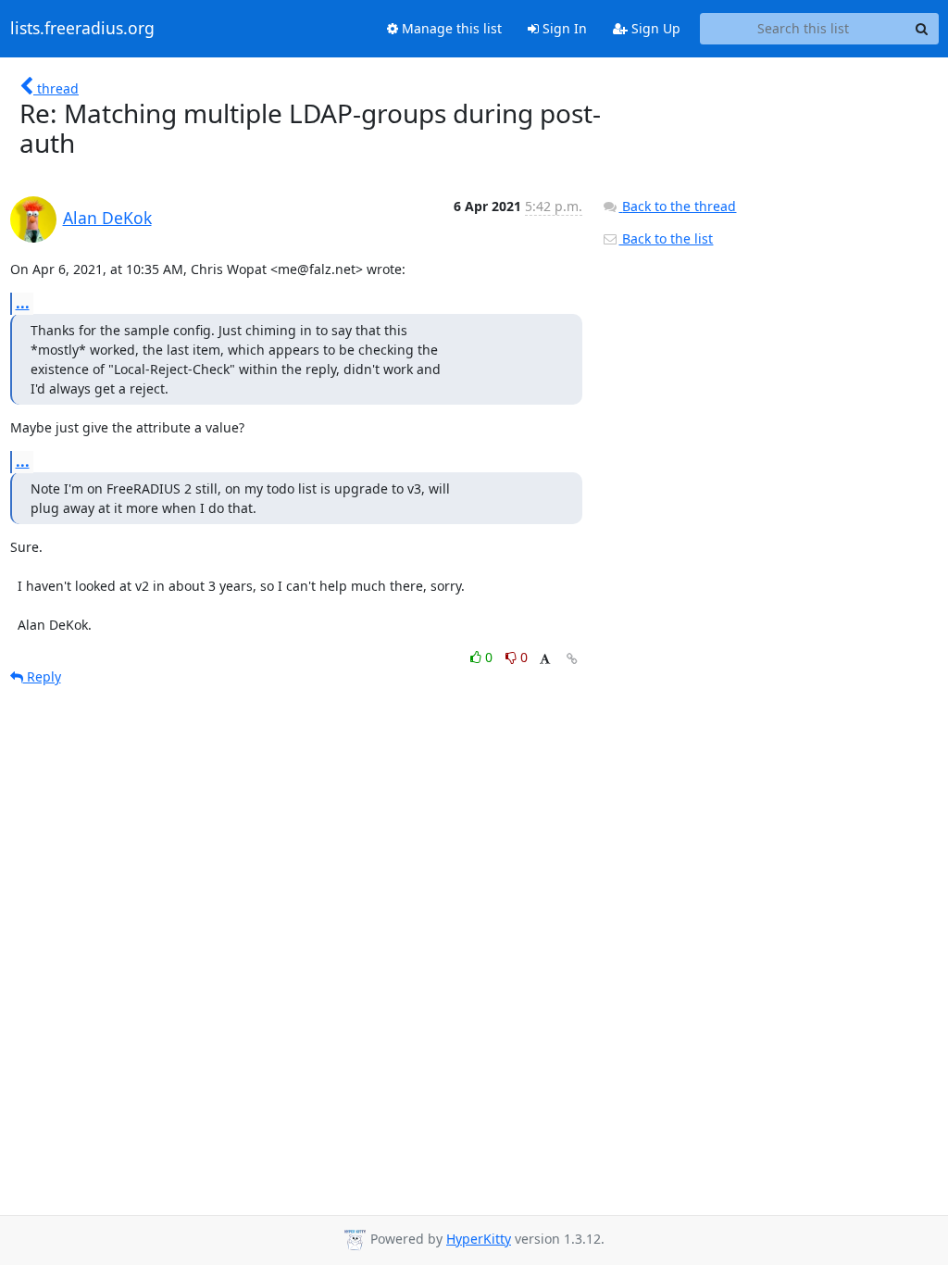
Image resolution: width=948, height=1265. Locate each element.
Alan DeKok (107, 218)
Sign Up (654, 28)
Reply (42, 676)
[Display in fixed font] (544, 659)
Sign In (563, 28)
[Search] (922, 28)
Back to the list (665, 238)
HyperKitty (478, 1238)
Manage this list (450, 28)
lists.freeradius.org (82, 29)
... (23, 303)
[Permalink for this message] (572, 658)
